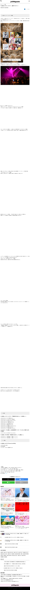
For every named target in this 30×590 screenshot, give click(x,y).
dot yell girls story (11, 552)
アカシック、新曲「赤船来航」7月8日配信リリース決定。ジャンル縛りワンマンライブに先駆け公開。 (22, 514)
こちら (6, 473)
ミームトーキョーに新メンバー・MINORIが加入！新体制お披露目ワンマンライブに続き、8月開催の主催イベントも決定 (22, 527)
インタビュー (21, 552)
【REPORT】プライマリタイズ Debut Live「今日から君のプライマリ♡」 (10, 581)
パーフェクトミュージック (3, 526)
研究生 (5, 555)
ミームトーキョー (20, 526)
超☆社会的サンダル (9, 526)
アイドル (6, 552)
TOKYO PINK (24, 555)
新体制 (23, 526)
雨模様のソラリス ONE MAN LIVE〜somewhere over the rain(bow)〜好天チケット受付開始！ (7, 514)
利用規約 (12, 587)
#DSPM (16, 526)
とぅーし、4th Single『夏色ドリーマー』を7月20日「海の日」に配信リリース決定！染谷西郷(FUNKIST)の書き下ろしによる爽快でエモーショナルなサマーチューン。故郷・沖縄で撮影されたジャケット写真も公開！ (22, 501)
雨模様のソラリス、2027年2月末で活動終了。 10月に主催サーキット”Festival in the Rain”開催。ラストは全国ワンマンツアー (8, 500)
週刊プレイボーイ (26, 552)
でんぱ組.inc (6, 7)
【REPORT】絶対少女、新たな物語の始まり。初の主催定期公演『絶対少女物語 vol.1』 (11, 574)
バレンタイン (16, 552)
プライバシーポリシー (16, 587)
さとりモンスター (15, 555)
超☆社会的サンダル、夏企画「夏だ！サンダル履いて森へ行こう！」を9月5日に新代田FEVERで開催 (7, 527)
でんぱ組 (3, 7)
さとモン (20, 555)
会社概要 (9, 587)
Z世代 (2, 555)
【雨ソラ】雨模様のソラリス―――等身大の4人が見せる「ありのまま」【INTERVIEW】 (11, 578)
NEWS (1, 4)
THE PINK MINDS (10, 555)
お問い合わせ (20, 587)
